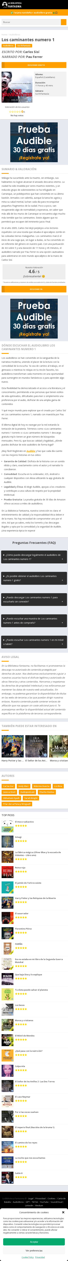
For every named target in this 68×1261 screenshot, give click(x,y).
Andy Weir (23, 786)
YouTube (44, 1202)
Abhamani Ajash (11, 798)
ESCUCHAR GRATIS (36, 65)
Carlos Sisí (8, 786)
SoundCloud (56, 1202)
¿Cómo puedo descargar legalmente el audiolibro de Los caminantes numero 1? (32, 557)
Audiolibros (14, 34)
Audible (31, 450)
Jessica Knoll (9, 792)
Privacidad (40, 1257)
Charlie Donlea (46, 792)
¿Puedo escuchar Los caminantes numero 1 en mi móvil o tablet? (33, 642)
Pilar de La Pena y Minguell (17, 803)
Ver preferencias (34, 1250)
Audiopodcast (27, 792)
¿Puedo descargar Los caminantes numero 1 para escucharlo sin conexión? (30, 599)
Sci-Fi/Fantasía (24, 45)
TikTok (35, 1202)
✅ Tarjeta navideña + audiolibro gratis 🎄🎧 (34, 12)
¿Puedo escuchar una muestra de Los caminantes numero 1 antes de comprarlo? (30, 620)
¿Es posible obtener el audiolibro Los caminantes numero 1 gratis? (30, 578)
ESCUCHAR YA (36, 289)
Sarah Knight (30, 798)
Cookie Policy (28, 1257)
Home (4, 34)
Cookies (51, 1198)
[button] (63, 1212)
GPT (28, 1202)
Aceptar (34, 1241)
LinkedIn (29, 1205)
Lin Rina (58, 786)
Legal (30, 1198)
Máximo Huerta (41, 786)
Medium (39, 1205)
